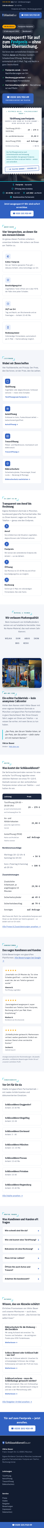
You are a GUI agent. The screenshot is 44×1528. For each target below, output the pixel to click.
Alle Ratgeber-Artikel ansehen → (17, 1401)
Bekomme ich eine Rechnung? (19, 1249)
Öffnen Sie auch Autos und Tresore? (17, 1268)
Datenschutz (7, 1512)
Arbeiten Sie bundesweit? (17, 1278)
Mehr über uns (14, 746)
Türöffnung (6, 1476)
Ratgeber (6, 1503)
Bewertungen (7, 1506)
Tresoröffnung (8, 1481)
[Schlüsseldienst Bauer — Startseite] (9, 15)
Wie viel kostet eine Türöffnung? (20, 1239)
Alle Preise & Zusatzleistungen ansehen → (21, 926)
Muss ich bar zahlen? (14, 1258)
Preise (4, 1498)
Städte (5, 1501)
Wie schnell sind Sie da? (16, 1230)
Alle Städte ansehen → (12, 1195)
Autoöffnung (7, 1478)
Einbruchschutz (8, 1484)
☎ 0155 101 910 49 (22, 213)
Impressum (6, 1509)
